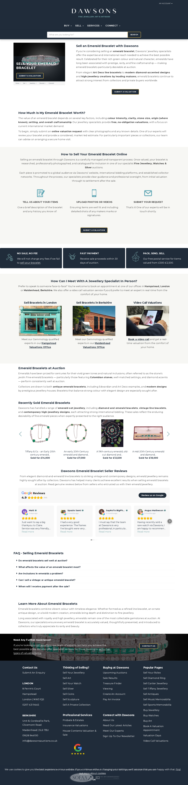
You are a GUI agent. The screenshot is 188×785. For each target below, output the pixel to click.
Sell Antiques (151, 694)
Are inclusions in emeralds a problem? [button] (40, 573)
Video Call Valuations (155, 740)
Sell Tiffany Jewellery (155, 688)
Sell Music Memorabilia (157, 699)
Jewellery (32, 83)
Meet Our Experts (113, 730)
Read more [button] (28, 531)
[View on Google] (24, 512)
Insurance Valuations (75, 725)
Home (17, 83)
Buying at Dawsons (116, 667)
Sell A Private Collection (77, 704)
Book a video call (138, 339)
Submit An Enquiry (33, 672)
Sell (24, 83)
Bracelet (42, 83)
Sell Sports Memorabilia (157, 704)
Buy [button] (67, 25)
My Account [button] (165, 3)
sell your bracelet (30, 262)
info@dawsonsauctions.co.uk (39, 740)
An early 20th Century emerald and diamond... (76, 454)
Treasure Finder (112, 683)
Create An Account (114, 694)
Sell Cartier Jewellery (155, 683)
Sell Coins (68, 694)
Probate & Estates (73, 720)
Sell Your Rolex (152, 672)
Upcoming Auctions (115, 672)
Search (134, 35)
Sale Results (110, 678)
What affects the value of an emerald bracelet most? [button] (49, 567)
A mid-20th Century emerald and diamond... (148, 454)
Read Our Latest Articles (117, 725)
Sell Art (67, 678)
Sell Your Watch (72, 683)
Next (167, 432)
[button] (124, 25)
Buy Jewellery (151, 710)
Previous (20, 432)
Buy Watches (151, 715)
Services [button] (93, 25)
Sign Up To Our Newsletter (119, 736)
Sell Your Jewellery (74, 672)
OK (94, 779)
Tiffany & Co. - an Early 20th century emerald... (40, 454)
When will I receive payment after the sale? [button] (44, 586)
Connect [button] (112, 25)
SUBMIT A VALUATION (125, 92)
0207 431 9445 (30, 704)
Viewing (108, 688)
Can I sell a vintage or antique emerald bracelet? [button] (46, 580)
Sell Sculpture (71, 699)
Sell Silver (68, 688)
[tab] (94, 560)
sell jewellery (43, 645)
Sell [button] (78, 25)
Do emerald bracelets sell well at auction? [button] (42, 560)
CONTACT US (148, 646)
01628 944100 (30, 735)
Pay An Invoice (111, 699)
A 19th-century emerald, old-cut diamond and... (112, 454)
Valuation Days (152, 735)
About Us (108, 720)
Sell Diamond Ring (154, 678)
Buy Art (147, 720)
